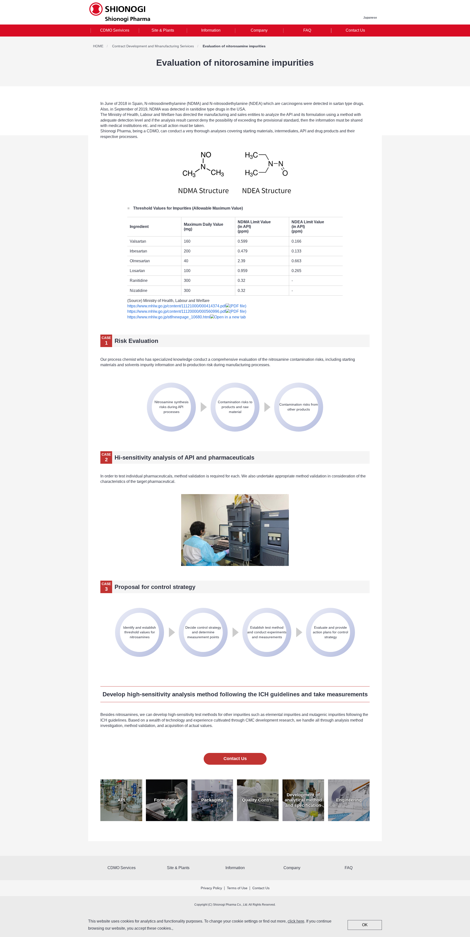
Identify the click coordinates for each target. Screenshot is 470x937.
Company (259, 30)
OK (365, 925)
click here (296, 921)
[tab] (115, 31)
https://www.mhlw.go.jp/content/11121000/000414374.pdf (176, 306)
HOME (98, 46)
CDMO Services (121, 868)
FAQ (307, 30)
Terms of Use (237, 888)
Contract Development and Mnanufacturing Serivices (153, 46)
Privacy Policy (211, 888)
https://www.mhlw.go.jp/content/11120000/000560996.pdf (176, 311)
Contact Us (355, 30)
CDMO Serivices (114, 30)
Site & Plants (163, 30)
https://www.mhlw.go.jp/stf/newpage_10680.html (168, 317)
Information (211, 30)
